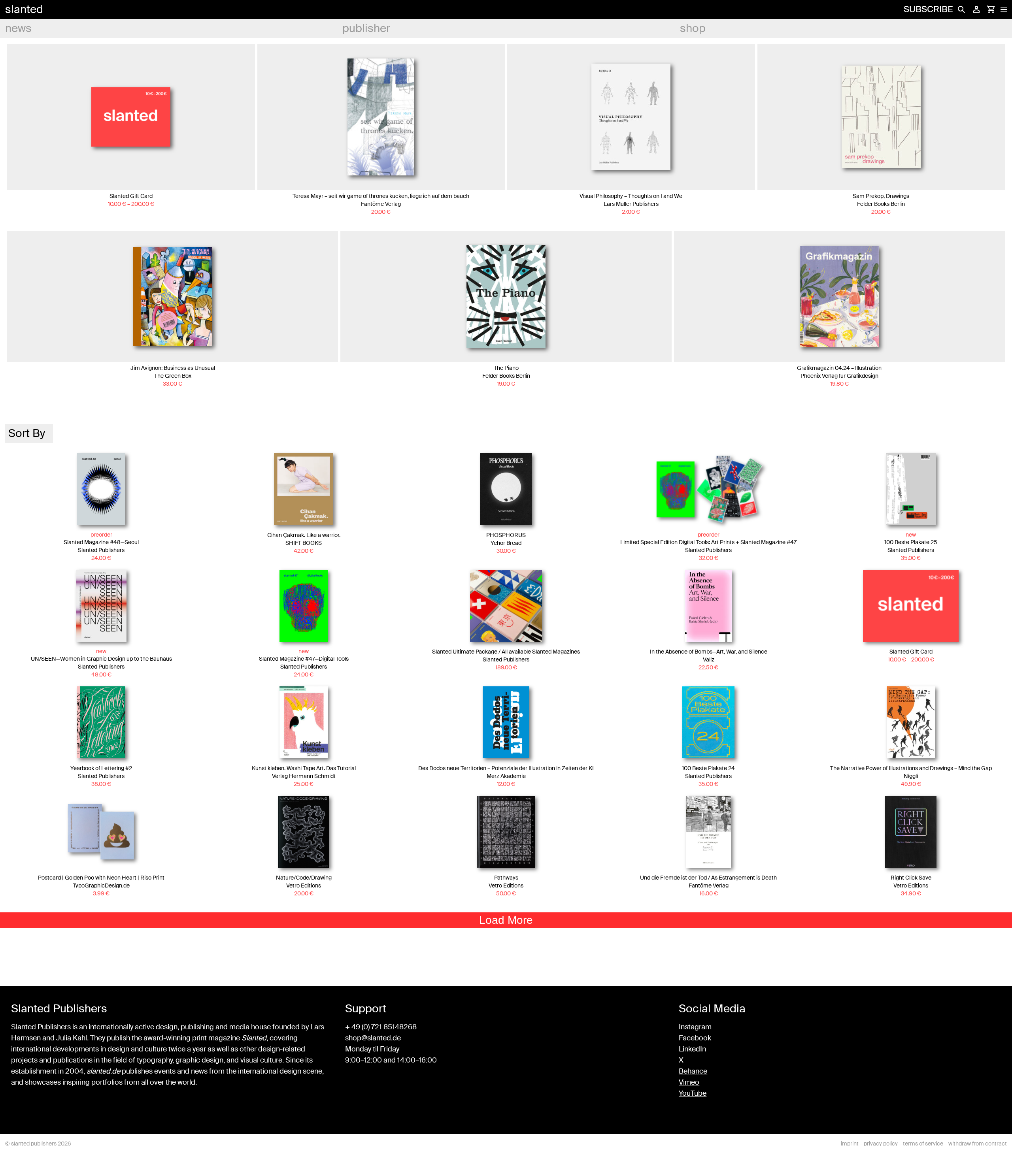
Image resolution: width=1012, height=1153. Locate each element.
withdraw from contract (977, 1143)
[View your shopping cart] (990, 9)
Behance (693, 1071)
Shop (693, 28)
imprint (850, 1143)
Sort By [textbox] (26, 433)
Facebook (695, 1038)
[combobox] (29, 433)
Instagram (695, 1027)
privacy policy (881, 1143)
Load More (506, 920)
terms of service (923, 1143)
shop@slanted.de (373, 1038)
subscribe (928, 9)
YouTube (692, 1093)
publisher (366, 28)
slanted (24, 9)
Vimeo (689, 1082)
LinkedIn (692, 1049)
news (18, 28)
